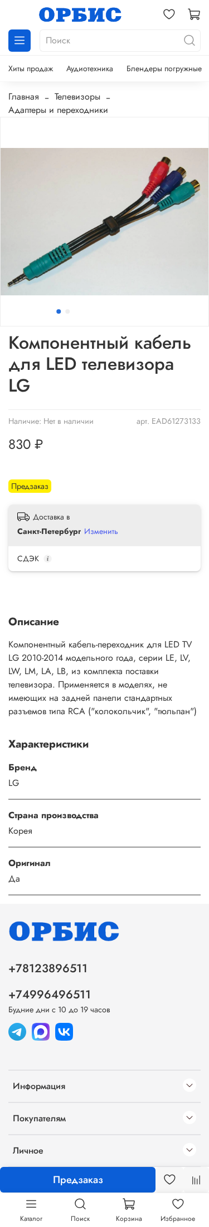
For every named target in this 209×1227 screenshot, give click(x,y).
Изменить (101, 531)
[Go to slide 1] (58, 311)
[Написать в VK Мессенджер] (64, 1030)
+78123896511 (48, 968)
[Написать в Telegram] (17, 1030)
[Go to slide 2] (67, 311)
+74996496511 (49, 994)
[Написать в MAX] (41, 1030)
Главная (23, 96)
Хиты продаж (30, 68)
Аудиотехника (89, 68)
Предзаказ (78, 1179)
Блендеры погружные (164, 68)
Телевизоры (77, 96)
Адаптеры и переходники (58, 109)
